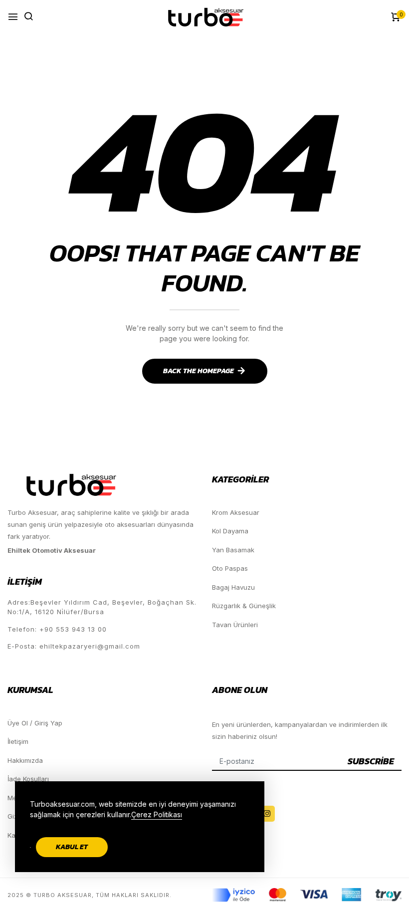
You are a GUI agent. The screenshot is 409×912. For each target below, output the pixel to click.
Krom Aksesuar (235, 512)
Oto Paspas (230, 568)
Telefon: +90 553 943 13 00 (57, 629)
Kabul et (72, 847)
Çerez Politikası (156, 814)
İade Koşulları (28, 779)
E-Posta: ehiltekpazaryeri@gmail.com (73, 646)
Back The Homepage (198, 371)
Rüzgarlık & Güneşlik (244, 606)
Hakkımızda (25, 760)
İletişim (17, 741)
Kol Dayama (230, 531)
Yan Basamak (233, 550)
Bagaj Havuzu (233, 587)
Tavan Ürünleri (235, 625)
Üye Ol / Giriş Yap (34, 723)
